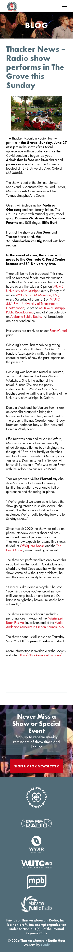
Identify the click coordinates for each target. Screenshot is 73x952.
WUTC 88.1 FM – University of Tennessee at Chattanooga (33, 303)
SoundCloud (58, 330)
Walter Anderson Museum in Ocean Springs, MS (35, 624)
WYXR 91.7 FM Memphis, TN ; (37, 295)
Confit (45, 944)
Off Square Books (32, 545)
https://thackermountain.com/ (40, 655)
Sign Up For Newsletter (36, 766)
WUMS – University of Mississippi (36, 288)
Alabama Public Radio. (26, 316)
